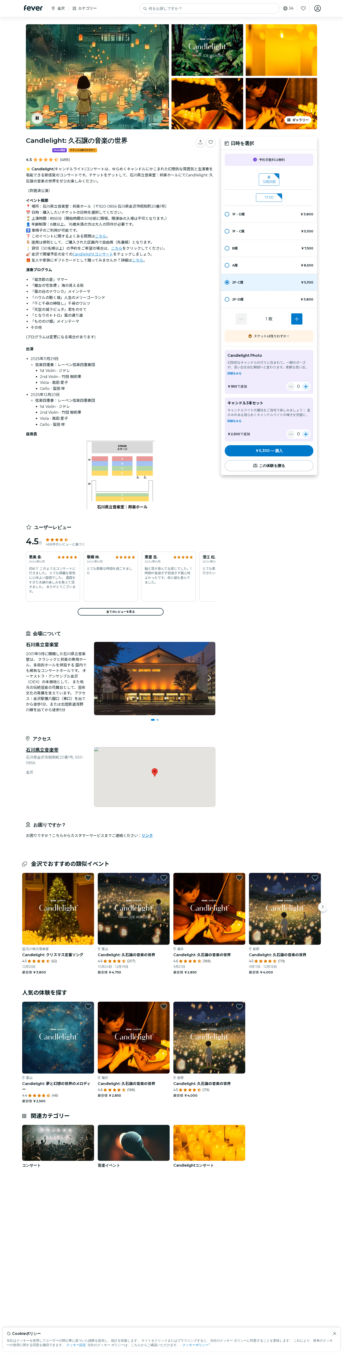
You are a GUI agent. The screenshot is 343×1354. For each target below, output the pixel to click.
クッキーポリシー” (196, 1345)
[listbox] (269, 180)
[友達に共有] (200, 142)
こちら (100, 236)
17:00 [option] (269, 197)
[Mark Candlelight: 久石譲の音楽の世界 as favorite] (210, 142)
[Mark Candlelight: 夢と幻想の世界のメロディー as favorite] (88, 1007)
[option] (269, 214)
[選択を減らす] (241, 319)
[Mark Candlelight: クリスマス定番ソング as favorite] (88, 878)
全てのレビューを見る (120, 611)
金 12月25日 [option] (269, 179)
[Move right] (322, 907)
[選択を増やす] (296, 319)
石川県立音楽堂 (42, 750)
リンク (147, 835)
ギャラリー (300, 120)
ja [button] (291, 8)
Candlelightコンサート (93, 254)
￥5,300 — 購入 (269, 450)
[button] (269, 214)
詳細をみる (235, 373)
